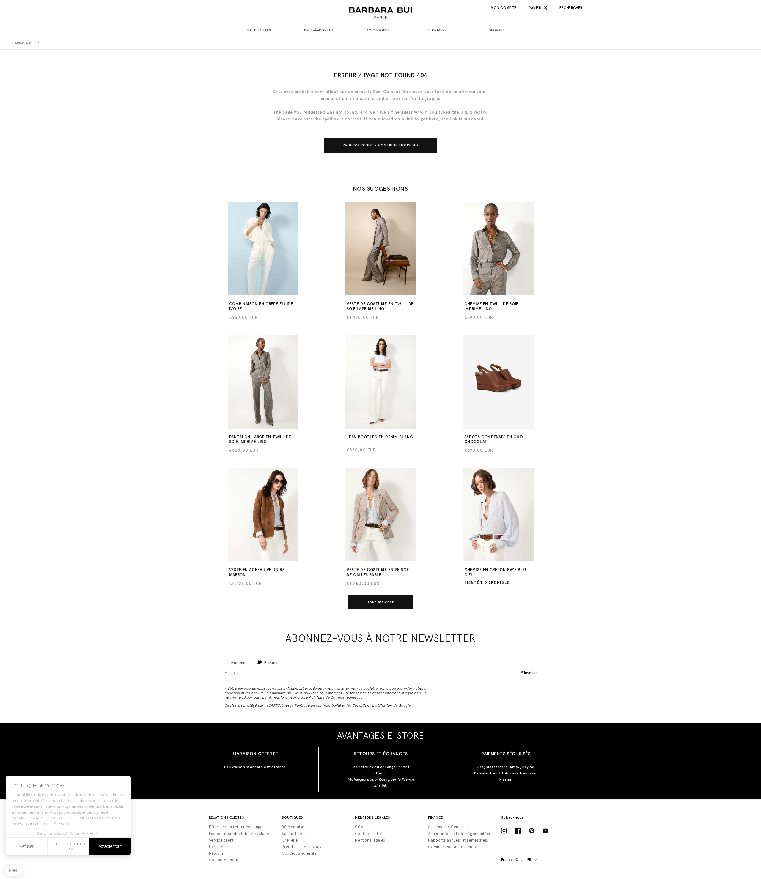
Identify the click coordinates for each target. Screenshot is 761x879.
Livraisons (218, 847)
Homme (238, 663)
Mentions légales (370, 840)
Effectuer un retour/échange (235, 827)
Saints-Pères (293, 833)
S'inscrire (529, 673)
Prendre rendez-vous (301, 847)
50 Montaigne (294, 827)
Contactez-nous (224, 860)
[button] (261, 30)
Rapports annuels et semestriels (458, 840)
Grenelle (290, 840)
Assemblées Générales (449, 827)
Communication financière (452, 847)
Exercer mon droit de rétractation (240, 833)
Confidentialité (368, 833)
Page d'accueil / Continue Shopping (380, 145)
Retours (216, 853)
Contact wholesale (299, 853)
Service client (221, 840)
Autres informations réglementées (459, 833)
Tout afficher (380, 602)
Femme (271, 663)
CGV (359, 827)
